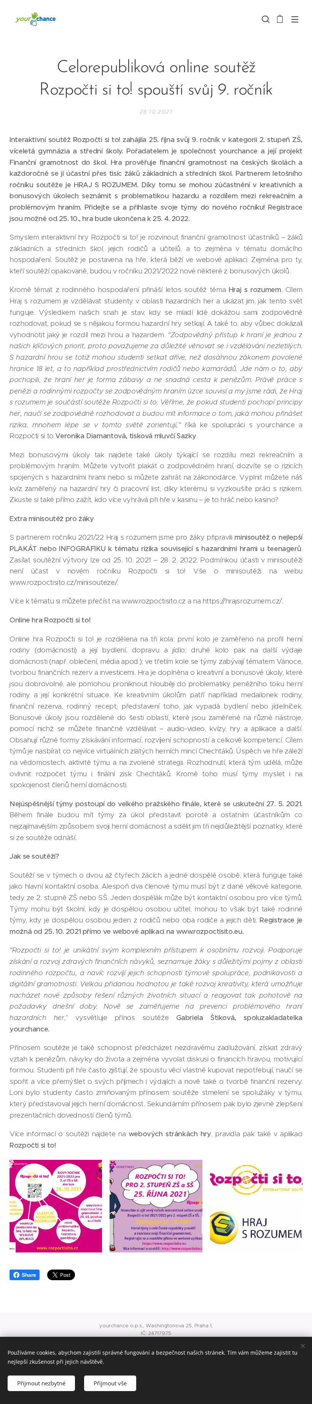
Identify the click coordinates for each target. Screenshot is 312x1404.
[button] (264, 18)
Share (29, 1275)
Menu (294, 19)
